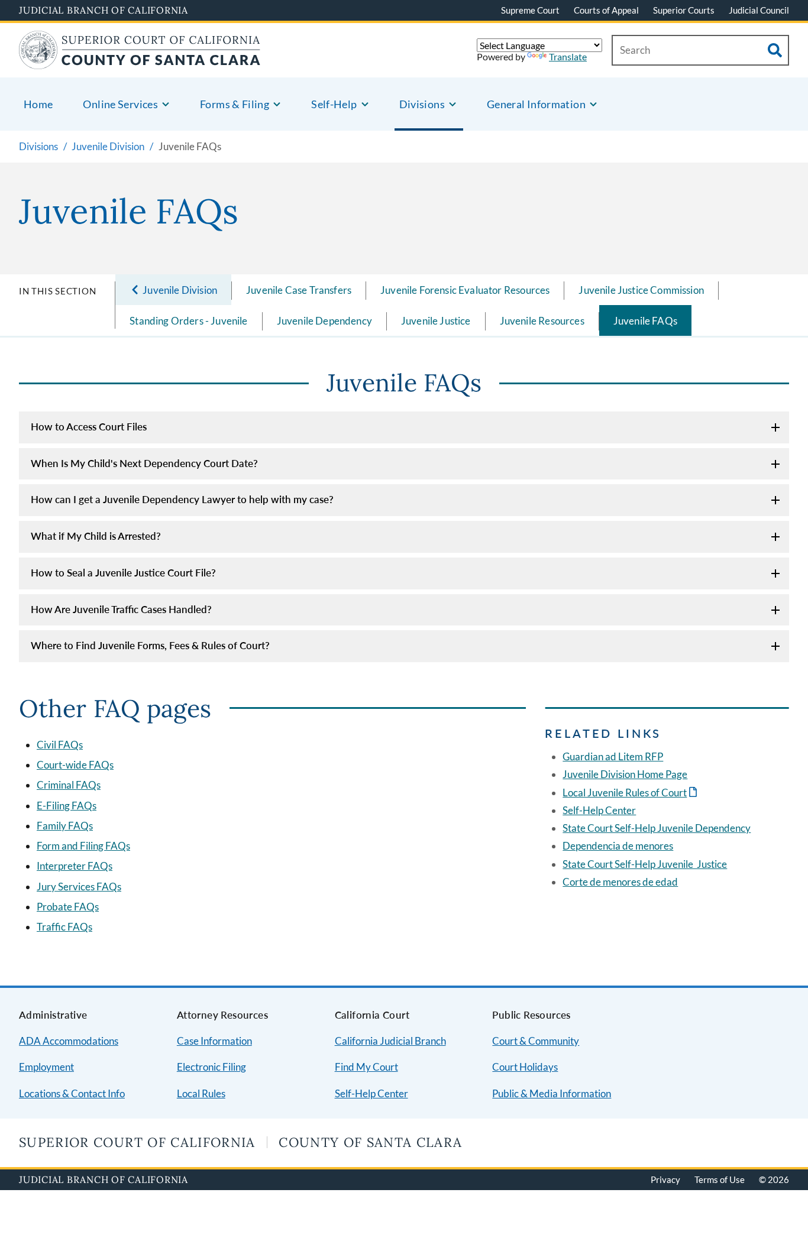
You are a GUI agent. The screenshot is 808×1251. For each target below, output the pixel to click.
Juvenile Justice (436, 321)
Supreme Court (530, 10)
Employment (46, 1067)
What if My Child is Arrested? (96, 536)
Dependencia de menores (618, 846)
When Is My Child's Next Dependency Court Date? (144, 463)
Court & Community (535, 1041)
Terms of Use (719, 1179)
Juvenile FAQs (645, 321)
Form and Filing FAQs (83, 846)
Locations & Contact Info (72, 1093)
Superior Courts (684, 10)
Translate (568, 56)
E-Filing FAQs (66, 805)
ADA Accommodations (68, 1041)
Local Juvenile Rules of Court (631, 792)
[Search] (775, 50)
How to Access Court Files (89, 426)
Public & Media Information (551, 1093)
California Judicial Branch (390, 1041)
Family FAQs (65, 825)
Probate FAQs (68, 906)
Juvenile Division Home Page (625, 774)
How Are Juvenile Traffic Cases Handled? (121, 609)
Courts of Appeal (606, 10)
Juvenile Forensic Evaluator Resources (465, 290)
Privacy (665, 1179)
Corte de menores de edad (620, 882)
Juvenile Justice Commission (641, 290)
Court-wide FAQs (75, 765)
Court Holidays (525, 1067)
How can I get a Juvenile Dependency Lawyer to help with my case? (182, 499)
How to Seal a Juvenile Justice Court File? (123, 572)
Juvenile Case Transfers (298, 290)
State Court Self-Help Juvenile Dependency (657, 828)
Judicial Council (759, 10)
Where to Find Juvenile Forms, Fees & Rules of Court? (150, 645)
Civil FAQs (60, 744)
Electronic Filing (211, 1067)
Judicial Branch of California (103, 10)
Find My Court (366, 1067)
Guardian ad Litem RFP (613, 756)
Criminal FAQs (69, 785)
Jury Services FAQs (79, 886)
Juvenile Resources (542, 321)
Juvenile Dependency (324, 321)
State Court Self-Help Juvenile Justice (645, 864)
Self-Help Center (599, 810)
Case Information (214, 1041)
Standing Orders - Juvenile (188, 321)
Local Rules (201, 1093)
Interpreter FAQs (74, 866)
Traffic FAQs (64, 927)
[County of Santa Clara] (140, 61)
